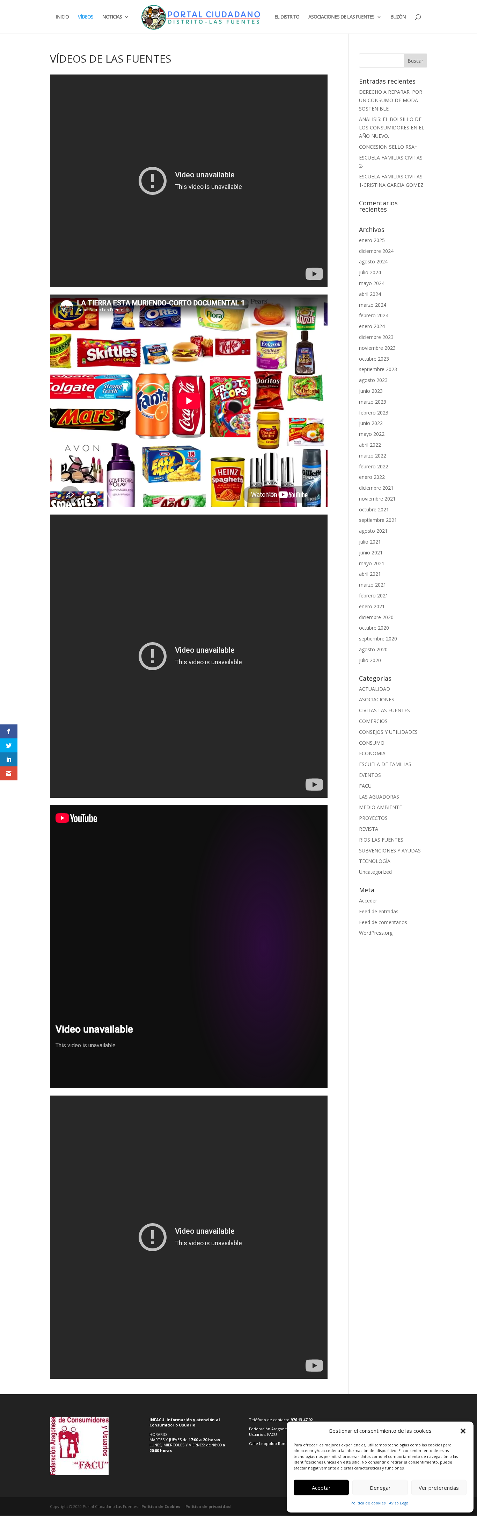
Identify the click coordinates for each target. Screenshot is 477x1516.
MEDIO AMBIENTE (380, 807)
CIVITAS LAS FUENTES (384, 710)
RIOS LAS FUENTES (381, 839)
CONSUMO (371, 742)
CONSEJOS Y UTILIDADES (388, 732)
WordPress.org (375, 932)
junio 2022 (371, 423)
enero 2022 (372, 477)
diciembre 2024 (376, 251)
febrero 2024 (373, 315)
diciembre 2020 (376, 617)
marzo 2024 (372, 305)
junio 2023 (371, 391)
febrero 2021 (373, 595)
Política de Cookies (160, 1506)
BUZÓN (398, 17)
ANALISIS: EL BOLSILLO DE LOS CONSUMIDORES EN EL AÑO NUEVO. (391, 127)
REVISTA (368, 829)
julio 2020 (370, 660)
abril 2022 (370, 444)
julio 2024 (370, 272)
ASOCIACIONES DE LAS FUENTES (341, 17)
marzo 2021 (372, 584)
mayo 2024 (371, 283)
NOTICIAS (112, 17)
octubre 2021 (374, 509)
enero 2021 (372, 606)
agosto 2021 (373, 530)
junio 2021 (371, 552)
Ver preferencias (439, 1487)
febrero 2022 (373, 466)
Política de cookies (368, 1503)
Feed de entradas (378, 911)
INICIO (62, 17)
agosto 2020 (373, 649)
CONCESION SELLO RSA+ (388, 146)
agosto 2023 (373, 380)
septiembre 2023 (378, 369)
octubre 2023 (374, 358)
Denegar (380, 1487)
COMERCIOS (373, 721)
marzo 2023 (372, 401)
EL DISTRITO (286, 17)
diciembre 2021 (376, 487)
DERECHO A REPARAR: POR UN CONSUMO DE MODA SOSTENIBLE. (390, 100)
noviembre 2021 (377, 498)
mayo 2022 (371, 434)
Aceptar (321, 1487)
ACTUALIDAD (374, 689)
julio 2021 (370, 541)
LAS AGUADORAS (379, 796)
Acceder (368, 900)
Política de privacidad (208, 1506)
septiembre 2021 (378, 520)
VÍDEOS (85, 17)
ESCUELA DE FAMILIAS (385, 764)
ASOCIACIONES (376, 699)
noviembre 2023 (377, 348)
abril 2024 (370, 294)
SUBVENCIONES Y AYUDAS (390, 850)
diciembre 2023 (376, 337)
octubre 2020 (374, 627)
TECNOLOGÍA (374, 861)
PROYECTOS (373, 818)
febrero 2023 (373, 412)
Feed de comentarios (383, 922)
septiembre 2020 (378, 638)
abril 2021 (370, 574)
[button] (463, 1431)
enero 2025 (372, 240)
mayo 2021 (371, 563)
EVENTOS (370, 775)
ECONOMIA (372, 753)
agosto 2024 (373, 261)
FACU (365, 785)
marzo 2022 (372, 455)
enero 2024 (372, 326)
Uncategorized (375, 872)
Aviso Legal (399, 1503)
